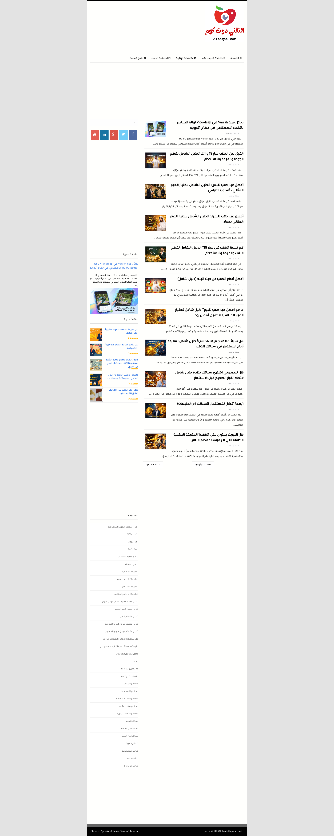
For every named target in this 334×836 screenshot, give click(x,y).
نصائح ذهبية (132, 743)
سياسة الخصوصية (129, 831)
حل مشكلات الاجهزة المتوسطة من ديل (119, 646)
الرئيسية (235, 58)
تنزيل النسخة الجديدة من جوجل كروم (120, 601)
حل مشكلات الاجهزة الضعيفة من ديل (120, 639)
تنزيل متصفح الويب (129, 616)
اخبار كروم (133, 542)
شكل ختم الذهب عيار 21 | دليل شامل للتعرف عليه (123, 391)
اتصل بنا (96, 831)
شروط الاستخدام (110, 831)
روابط (135, 661)
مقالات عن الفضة (129, 736)
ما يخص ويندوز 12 (129, 669)
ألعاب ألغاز (133, 549)
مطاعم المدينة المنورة (127, 699)
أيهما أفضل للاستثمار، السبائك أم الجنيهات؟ (210, 404)
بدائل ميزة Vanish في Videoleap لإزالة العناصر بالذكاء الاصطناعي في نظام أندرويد (210, 125)
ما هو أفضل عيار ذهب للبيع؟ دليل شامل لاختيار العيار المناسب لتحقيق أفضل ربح (209, 312)
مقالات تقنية (132, 721)
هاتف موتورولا (131, 766)
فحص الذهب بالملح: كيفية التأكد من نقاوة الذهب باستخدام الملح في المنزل (122, 363)
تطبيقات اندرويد (130, 572)
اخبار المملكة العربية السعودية (123, 527)
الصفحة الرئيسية (203, 465)
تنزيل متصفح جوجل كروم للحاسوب (121, 631)
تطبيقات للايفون (129, 586)
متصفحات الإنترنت (129, 676)
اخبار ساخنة (132, 534)
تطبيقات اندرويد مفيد (232, 133)
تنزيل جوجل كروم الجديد (126, 609)
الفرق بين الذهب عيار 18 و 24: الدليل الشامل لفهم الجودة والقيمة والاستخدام (207, 156)
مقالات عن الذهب (234, 165)
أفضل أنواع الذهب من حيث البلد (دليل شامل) (210, 279)
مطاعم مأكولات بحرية (127, 713)
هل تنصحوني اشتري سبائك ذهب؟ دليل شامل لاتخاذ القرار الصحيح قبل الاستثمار (209, 375)
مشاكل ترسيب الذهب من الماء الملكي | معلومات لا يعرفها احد (122, 376)
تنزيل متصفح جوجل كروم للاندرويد (121, 624)
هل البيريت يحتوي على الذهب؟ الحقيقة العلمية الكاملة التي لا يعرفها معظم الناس (208, 437)
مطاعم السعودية (129, 691)
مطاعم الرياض (131, 684)
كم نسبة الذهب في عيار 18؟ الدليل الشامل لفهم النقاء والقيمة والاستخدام (207, 250)
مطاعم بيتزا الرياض (128, 706)
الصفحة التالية (153, 465)
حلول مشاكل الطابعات (127, 654)
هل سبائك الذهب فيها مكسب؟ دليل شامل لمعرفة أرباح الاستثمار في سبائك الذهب (206, 344)
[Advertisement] (130, 27)
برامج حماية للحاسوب (128, 557)
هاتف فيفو (132, 758)
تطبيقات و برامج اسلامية (126, 594)
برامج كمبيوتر (131, 564)
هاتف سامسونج (130, 751)
